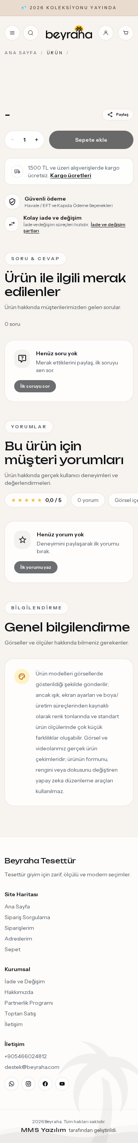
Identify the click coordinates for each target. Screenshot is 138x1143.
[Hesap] (105, 32)
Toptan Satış (20, 1013)
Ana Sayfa (17, 906)
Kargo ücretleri (70, 175)
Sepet (12, 949)
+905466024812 (26, 1056)
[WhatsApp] (11, 1084)
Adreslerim (18, 938)
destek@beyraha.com (32, 1067)
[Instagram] (28, 1084)
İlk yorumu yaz (35, 567)
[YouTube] (62, 1084)
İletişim (14, 1024)
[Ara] (30, 32)
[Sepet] (125, 32)
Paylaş (122, 114)
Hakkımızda (19, 992)
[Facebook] (45, 1084)
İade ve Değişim (25, 981)
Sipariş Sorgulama (27, 917)
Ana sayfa (21, 52)
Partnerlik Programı (29, 1002)
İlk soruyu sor (35, 386)
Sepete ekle (91, 139)
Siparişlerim (19, 927)
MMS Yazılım (44, 1130)
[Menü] (12, 32)
